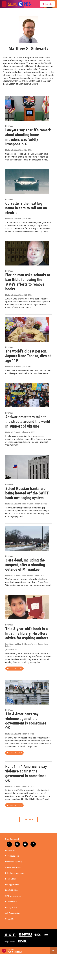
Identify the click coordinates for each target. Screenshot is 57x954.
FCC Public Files (11, 890)
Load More (28, 819)
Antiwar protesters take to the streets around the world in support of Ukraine (27, 421)
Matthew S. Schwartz (13, 150)
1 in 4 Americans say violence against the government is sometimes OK (25, 721)
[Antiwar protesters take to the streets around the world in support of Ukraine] (27, 395)
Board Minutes (11, 879)
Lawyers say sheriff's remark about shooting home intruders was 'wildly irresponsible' (28, 137)
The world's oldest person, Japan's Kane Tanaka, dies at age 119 (28, 356)
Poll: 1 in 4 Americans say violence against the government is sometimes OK (26, 773)
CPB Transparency (13, 896)
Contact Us (9, 919)
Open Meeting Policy (13, 862)
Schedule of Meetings (14, 873)
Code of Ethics (11, 902)
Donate (48, 4)
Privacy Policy (11, 908)
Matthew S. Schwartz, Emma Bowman (19, 504)
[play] (4, 950)
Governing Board (12, 856)
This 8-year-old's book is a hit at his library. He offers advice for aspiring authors (26, 633)
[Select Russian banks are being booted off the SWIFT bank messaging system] (27, 467)
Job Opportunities (12, 913)
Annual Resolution (13, 867)
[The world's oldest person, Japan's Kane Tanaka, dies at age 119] (27, 329)
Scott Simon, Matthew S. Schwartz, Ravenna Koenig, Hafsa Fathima (26, 645)
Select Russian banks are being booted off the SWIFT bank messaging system (27, 493)
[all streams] (53, 950)
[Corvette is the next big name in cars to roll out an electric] (27, 181)
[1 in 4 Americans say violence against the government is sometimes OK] (27, 692)
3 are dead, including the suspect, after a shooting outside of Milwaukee (25, 565)
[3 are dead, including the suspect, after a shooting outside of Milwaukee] (27, 538)
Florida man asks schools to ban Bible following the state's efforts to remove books (27, 282)
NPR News (9, 126)
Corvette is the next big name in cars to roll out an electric (26, 208)
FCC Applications (12, 885)
